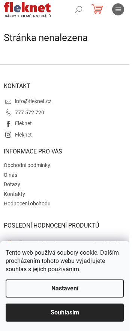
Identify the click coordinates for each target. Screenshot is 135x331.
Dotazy (12, 184)
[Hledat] (78, 9)
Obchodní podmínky (27, 165)
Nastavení (64, 288)
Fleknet (23, 123)
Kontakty (14, 194)
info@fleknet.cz (33, 101)
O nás (10, 175)
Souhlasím (65, 312)
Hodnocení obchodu (27, 203)
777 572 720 (29, 112)
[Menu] (118, 9)
